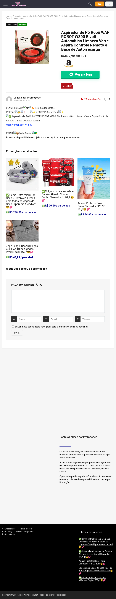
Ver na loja (83, 74)
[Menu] (5, 4)
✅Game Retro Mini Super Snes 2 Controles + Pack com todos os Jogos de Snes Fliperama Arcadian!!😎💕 (21, 201)
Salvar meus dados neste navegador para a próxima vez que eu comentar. (52, 326)
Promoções (18, 16)
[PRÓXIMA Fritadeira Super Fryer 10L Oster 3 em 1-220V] (113, 591)
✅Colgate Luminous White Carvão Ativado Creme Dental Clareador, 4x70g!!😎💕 (58, 196)
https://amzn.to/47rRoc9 (19, 124)
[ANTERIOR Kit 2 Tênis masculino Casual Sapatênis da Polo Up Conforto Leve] (3, 591)
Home (8, 16)
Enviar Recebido (99, 4)
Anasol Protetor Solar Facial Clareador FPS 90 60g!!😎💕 (91, 206)
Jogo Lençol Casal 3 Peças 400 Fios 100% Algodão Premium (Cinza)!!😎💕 (22, 249)
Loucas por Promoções (27, 97)
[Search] (90, 4)
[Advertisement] (21, 371)
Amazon (22, 25)
